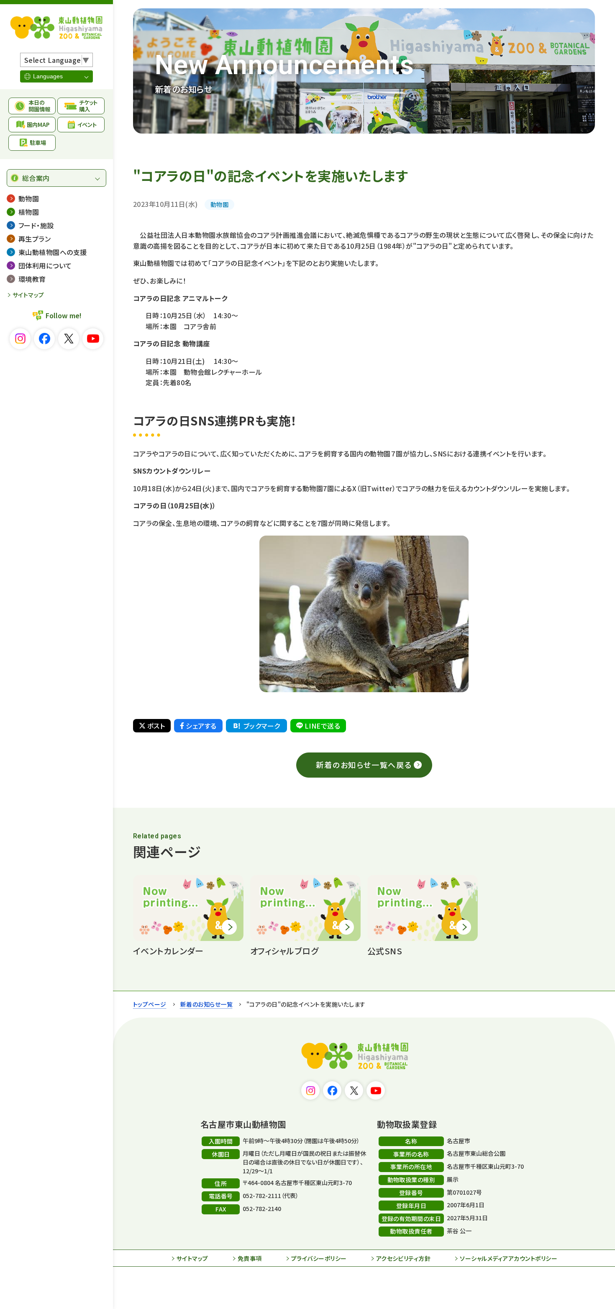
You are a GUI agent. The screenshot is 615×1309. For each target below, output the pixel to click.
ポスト (156, 726)
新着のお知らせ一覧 (206, 1004)
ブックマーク (261, 726)
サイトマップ (28, 295)
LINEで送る (322, 726)
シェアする (201, 726)
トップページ (150, 1004)
